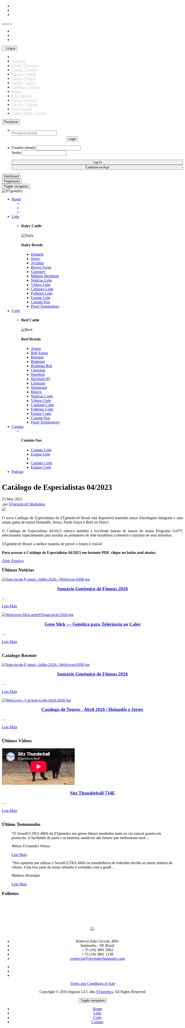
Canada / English (25, 70)
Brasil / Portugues (25, 65)
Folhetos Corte (42, 409)
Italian (16, 91)
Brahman (38, 361)
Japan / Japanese (24, 100)
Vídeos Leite (40, 285)
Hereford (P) (40, 379)
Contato (18, 426)
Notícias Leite (41, 280)
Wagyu (36, 392)
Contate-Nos (40, 302)
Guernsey (38, 272)
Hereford (38, 374)
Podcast (17, 472)
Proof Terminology (45, 306)
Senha (16, 153)
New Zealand (22, 109)
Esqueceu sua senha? (83, 153)
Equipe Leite (40, 298)
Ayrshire (37, 263)
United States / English (29, 113)
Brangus (37, 357)
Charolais (38, 370)
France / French (23, 78)
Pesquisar (11, 122)
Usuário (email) (23, 148)
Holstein (37, 254)
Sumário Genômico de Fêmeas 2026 (92, 588)
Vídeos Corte (41, 400)
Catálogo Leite (42, 289)
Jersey (35, 259)
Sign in (17, 157)
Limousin (38, 383)
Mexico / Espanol (25, 104)
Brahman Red (41, 366)
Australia (18, 61)
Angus (36, 348)
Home (16, 199)
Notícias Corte (42, 396)
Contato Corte (41, 463)
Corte (16, 311)
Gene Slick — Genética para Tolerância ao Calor (93, 624)
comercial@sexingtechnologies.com (97, 958)
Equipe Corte (41, 413)
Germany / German (26, 87)
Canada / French (24, 74)
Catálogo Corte (42, 405)
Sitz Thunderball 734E (92, 793)
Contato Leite (41, 450)
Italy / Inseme (22, 96)
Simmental (39, 387)
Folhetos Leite (42, 293)
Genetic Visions (24, 83)
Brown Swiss (41, 267)
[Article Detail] (46, 579)
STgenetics (104, 992)
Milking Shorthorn (45, 276)
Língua (9, 48)
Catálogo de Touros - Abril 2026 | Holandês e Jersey (92, 709)
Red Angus (39, 353)
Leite (15, 216)
